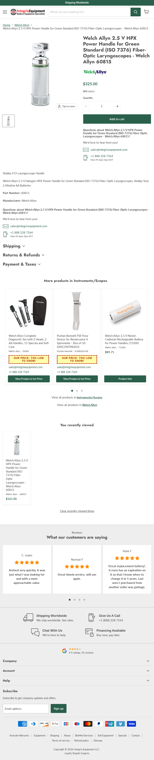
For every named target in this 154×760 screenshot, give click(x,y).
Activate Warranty (19, 735)
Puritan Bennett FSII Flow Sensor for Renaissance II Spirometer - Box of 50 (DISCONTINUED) (72, 341)
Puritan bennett (64, 351)
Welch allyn (14, 351)
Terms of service (61, 740)
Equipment (39, 735)
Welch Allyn (21, 25)
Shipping (54, 735)
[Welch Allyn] (95, 76)
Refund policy (81, 740)
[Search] (136, 12)
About (67, 735)
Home (6, 25)
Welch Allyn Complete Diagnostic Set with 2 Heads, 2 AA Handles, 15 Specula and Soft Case (29, 341)
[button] (70, 600)
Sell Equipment (106, 735)
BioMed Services (84, 735)
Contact (135, 735)
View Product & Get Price (28, 378)
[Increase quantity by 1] (117, 106)
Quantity (88, 98)
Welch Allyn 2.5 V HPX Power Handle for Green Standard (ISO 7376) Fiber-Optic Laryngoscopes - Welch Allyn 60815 (17, 475)
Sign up (58, 708)
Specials (122, 735)
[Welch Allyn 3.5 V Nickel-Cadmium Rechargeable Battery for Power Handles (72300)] (125, 311)
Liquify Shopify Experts (77, 753)
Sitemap (98, 740)
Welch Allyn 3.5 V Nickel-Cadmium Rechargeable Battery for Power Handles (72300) (124, 339)
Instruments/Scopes (89, 397)
